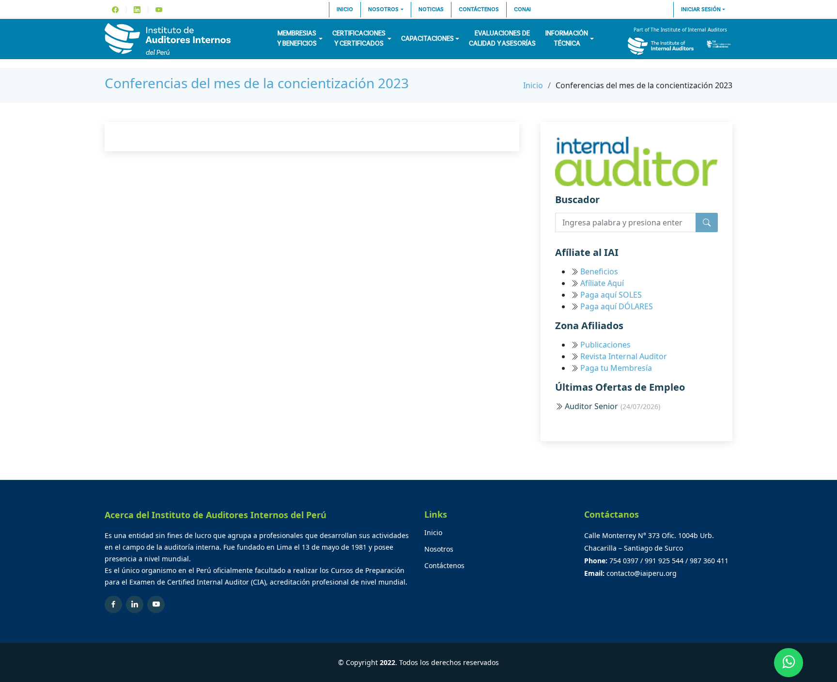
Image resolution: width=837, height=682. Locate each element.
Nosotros (383, 10)
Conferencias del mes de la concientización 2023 (257, 83)
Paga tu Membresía (616, 368)
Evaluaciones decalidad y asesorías (502, 38)
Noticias (431, 10)
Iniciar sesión (701, 10)
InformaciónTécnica (566, 38)
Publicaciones (605, 344)
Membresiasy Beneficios (297, 38)
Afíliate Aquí (602, 283)
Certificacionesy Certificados (359, 38)
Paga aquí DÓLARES (616, 306)
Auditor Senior (612, 406)
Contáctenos (479, 10)
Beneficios (599, 271)
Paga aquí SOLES (611, 294)
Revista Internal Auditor (623, 356)
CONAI (522, 10)
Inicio (345, 10)
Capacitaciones (427, 38)
